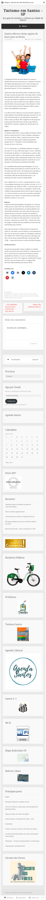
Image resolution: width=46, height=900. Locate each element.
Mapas (7, 797)
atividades (9, 294)
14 (7, 449)
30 (17, 457)
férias (21, 294)
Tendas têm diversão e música (34, 307)
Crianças (9, 292)
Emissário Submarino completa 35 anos (17, 802)
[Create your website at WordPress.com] (23, 2)
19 (32, 449)
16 (17, 449)
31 (22, 457)
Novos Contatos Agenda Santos (15, 512)
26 (32, 453)
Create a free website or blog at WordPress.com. (18, 892)
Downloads (8, 824)
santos (15, 298)
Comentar (33, 343)
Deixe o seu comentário (34, 39)
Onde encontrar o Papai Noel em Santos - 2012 (19, 819)
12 (32, 445)
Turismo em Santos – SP (23, 12)
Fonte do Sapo (27, 294)
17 (22, 449)
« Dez (7, 462)
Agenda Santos (13, 415)
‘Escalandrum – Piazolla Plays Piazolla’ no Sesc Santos (11, 308)
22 (12, 453)
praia (10, 298)
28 (7, 457)
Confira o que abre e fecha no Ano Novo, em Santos (21, 829)
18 (27, 449)
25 (27, 453)
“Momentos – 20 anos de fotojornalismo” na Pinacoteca (22, 841)
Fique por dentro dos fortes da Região (17, 814)
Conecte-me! (11, 401)
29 (12, 457)
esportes (15, 294)
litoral (22, 296)
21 (7, 453)
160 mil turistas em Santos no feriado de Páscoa (20, 516)
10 (22, 445)
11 (27, 445)
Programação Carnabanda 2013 (15, 846)
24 (22, 453)
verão (20, 298)
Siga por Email (12, 387)
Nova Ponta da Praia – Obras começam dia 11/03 (20, 529)
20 (37, 449)
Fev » (11, 462)
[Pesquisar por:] (23, 376)
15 (12, 449)
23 (17, 453)
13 (37, 445)
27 (37, 453)
